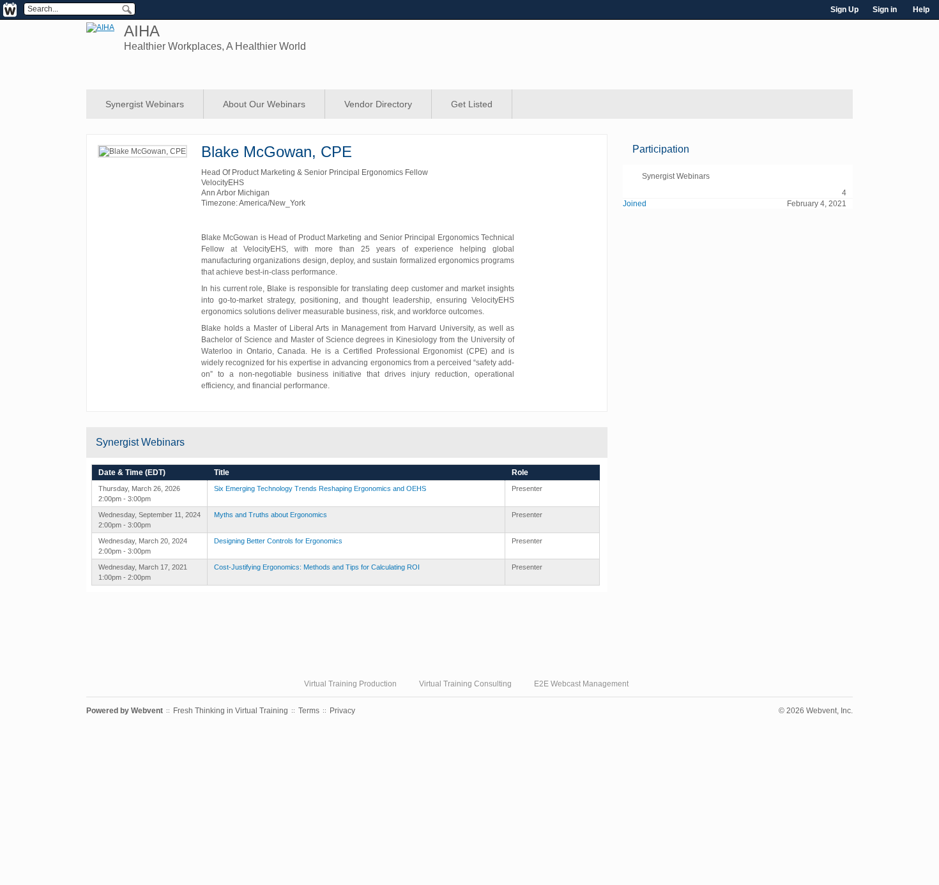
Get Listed (471, 104)
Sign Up (844, 9)
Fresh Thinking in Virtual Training (230, 710)
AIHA (142, 31)
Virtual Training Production (350, 683)
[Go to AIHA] (100, 27)
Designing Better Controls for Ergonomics (278, 541)
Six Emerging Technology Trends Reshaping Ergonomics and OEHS (320, 488)
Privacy (342, 710)
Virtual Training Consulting (465, 683)
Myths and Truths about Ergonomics (270, 514)
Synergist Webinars (144, 104)
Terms (308, 710)
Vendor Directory (378, 104)
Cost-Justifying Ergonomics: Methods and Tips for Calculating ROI (317, 567)
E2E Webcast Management (581, 683)
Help (921, 9)
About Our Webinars (264, 104)
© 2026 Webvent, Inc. (816, 710)
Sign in (885, 9)
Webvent (147, 710)
